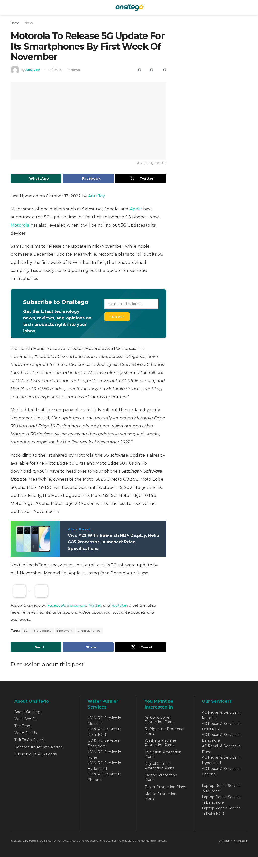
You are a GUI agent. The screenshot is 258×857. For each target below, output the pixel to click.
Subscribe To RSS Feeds (35, 754)
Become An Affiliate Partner (39, 747)
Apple (136, 209)
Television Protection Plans (163, 754)
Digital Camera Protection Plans (159, 765)
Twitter (94, 605)
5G (26, 630)
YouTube (118, 605)
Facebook (56, 605)
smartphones (89, 630)
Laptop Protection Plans (161, 777)
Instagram (76, 605)
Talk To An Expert (29, 740)
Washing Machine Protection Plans (160, 742)
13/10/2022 (56, 70)
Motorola (20, 225)
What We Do (26, 719)
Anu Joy (32, 70)
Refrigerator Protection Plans (165, 731)
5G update (42, 630)
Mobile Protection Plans (160, 796)
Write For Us (25, 733)
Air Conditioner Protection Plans (159, 719)
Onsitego (29, 840)
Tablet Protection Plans (165, 787)
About (224, 841)
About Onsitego (28, 712)
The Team (23, 726)
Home (15, 23)
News (29, 23)
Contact (240, 841)
